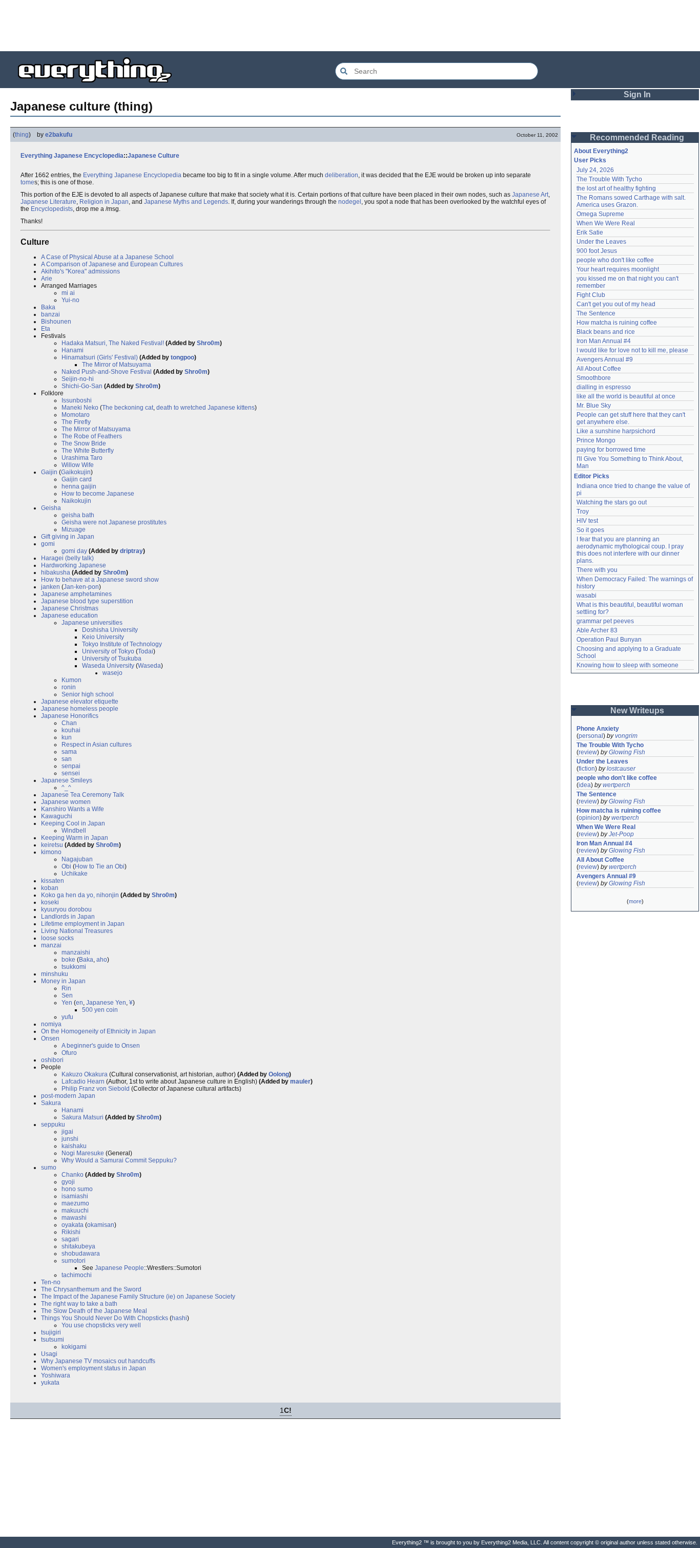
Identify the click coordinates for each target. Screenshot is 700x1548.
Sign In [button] (637, 94)
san (66, 758)
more (635, 901)
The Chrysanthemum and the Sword (91, 1289)
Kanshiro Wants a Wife (72, 809)
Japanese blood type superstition (87, 601)
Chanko (72, 1174)
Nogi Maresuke (82, 1153)
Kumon (71, 680)
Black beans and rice (606, 331)
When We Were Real (606, 223)
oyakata (72, 1224)
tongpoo (182, 357)
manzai (51, 945)
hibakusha (55, 572)
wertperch (616, 785)
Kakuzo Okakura (84, 1074)
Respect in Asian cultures (96, 744)
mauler (300, 1081)
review (588, 752)
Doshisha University (110, 629)
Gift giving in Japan (67, 536)
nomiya (51, 1024)
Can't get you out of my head (616, 304)
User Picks (590, 160)
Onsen (50, 1038)
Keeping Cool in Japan (73, 823)
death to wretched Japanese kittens (205, 407)
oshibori (52, 1060)
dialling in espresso (604, 387)
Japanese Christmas (69, 608)
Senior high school (87, 694)
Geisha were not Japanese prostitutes (114, 522)
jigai (67, 1131)
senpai (70, 766)
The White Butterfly (87, 450)
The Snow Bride (83, 443)
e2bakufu (58, 134)
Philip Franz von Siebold (95, 1088)
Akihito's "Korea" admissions (80, 271)
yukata (50, 1382)
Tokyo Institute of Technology (122, 644)
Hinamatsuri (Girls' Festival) (99, 357)
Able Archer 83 (597, 630)
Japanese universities (91, 622)
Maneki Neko (79, 407)
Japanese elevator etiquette (79, 701)
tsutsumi (52, 1339)
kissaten (52, 880)
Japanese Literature (48, 201)
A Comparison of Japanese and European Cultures (112, 264)
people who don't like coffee (615, 260)
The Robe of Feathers (91, 436)
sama (69, 751)
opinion (589, 817)
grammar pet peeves (605, 621)
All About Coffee (599, 368)
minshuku (54, 974)
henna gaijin (78, 486)
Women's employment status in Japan (93, 1368)
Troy (583, 511)
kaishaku (74, 1146)
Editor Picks (591, 476)
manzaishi (75, 952)
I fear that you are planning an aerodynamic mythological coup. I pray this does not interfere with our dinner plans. (631, 550)
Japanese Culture (153, 155)
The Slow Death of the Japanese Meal (94, 1310)
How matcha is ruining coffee (617, 322)
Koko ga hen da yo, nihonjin (80, 895)
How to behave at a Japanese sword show (100, 579)
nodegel (349, 201)
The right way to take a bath (79, 1303)
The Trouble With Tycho (609, 179)
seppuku (53, 1124)
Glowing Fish (627, 752)
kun (66, 737)
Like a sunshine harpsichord (616, 431)
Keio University (103, 637)
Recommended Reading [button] (637, 137)
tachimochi (76, 1275)
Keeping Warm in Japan (74, 837)
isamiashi (74, 1196)
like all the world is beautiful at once (626, 396)
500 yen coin (100, 1009)
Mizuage (73, 529)
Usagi (49, 1354)
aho (101, 959)
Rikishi (70, 1232)
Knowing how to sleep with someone (627, 665)
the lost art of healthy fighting (616, 188)
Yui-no (70, 300)
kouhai (70, 730)
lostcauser (621, 768)
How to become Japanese (97, 493)
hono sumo (77, 1189)
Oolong (279, 1074)
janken (50, 586)
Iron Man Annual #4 (604, 341)
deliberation (341, 175)
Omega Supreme (600, 214)
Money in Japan (63, 981)
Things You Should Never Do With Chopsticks (104, 1318)
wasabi (586, 595)
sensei (70, 773)
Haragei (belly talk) (67, 558)
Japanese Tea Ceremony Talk (82, 794)
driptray (131, 551)
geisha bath (77, 515)
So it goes (590, 530)
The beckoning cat (127, 407)
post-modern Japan (68, 1095)
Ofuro (69, 1052)
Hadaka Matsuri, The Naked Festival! (112, 343)
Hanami (72, 350)
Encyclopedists (52, 209)
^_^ (66, 787)
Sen (67, 995)
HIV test (587, 520)
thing (22, 134)
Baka (48, 307)
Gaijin (49, 472)
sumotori (73, 1260)
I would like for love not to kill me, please (632, 350)
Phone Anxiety (598, 728)
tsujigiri (51, 1332)
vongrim (626, 735)
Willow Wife (77, 465)
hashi (179, 1318)
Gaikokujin (76, 472)
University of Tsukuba (111, 658)
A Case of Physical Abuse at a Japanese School (107, 257)
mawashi (74, 1217)
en (79, 1002)
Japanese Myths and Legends (186, 201)
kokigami (74, 1346)
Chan (69, 723)
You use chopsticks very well (101, 1325)
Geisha (51, 508)
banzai (50, 314)
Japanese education (69, 615)
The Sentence (596, 313)
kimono (51, 852)
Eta (45, 328)
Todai (145, 651)
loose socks (57, 938)
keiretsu (52, 845)
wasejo (112, 672)
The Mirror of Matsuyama (116, 364)
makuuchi (75, 1210)
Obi (66, 866)
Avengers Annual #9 (605, 359)
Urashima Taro (81, 457)
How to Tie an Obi (100, 866)
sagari (70, 1239)
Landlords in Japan (68, 916)
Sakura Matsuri (82, 1117)
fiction (587, 768)
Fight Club (591, 295)
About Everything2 (601, 151)
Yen (66, 1002)
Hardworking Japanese (73, 565)
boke (68, 959)
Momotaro (75, 414)
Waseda (149, 665)
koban (49, 888)
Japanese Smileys (66, 780)
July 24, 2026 (595, 170)
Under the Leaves (601, 241)
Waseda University (108, 665)
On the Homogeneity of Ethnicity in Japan (98, 1031)
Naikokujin (76, 500)
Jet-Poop (621, 834)
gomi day (74, 551)
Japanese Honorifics (69, 715)
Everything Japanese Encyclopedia (71, 155)
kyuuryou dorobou (66, 909)
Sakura (51, 1103)
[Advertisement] (350, 26)
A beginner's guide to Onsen (100, 1045)
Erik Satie (590, 232)
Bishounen (56, 321)
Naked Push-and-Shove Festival (106, 371)
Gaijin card (76, 479)
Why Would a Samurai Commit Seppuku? (119, 1160)
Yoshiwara (55, 1375)
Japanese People (119, 1267)
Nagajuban (77, 859)
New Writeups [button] (637, 710)
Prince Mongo (596, 440)
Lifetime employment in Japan (83, 923)
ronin (68, 687)
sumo (48, 1167)
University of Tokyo (108, 651)
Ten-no (50, 1282)
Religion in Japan (104, 201)
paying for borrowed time (611, 449)
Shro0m (208, 343)
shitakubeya (78, 1246)
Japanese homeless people (79, 708)
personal (591, 735)
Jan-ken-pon (81, 586)
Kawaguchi (56, 816)
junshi (69, 1138)
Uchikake (74, 873)
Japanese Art (530, 194)
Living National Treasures (77, 931)
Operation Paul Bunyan (609, 639)
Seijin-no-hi (77, 379)
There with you (597, 570)
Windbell (73, 830)
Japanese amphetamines (76, 594)
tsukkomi (73, 966)
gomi (48, 543)
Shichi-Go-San (81, 386)
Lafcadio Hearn (83, 1081)
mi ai (68, 292)
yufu (67, 1017)
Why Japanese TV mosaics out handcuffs (98, 1361)
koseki (50, 902)
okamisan (100, 1224)
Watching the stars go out (612, 502)
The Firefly (76, 422)
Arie (46, 278)
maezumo (75, 1203)
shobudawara (80, 1253)
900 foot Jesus (597, 251)
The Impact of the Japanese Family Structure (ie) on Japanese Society (138, 1296)
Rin (66, 988)
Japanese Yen (106, 1002)
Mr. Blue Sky (594, 405)
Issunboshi (76, 400)
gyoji (68, 1181)
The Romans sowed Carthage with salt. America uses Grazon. (632, 201)
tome (27, 182)
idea (585, 785)
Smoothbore (594, 377)
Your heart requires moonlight (618, 269)
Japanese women (66, 801)
